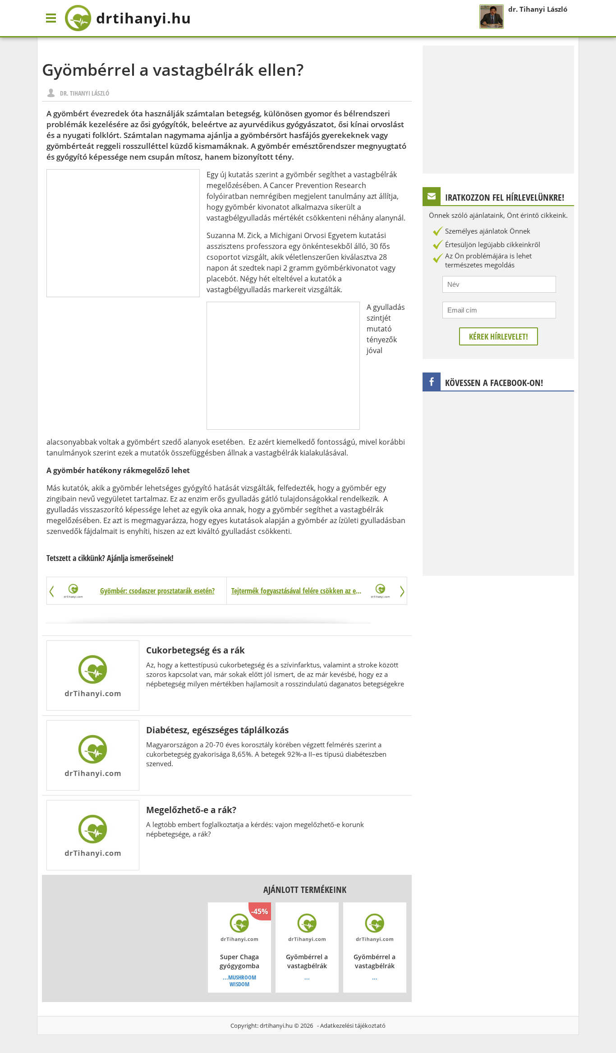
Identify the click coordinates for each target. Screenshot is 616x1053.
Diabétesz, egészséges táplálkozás (217, 730)
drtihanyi (143, 18)
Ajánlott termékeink (304, 889)
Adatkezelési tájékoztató (353, 1025)
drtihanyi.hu (276, 1025)
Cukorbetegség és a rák (195, 650)
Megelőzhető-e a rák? (191, 809)
